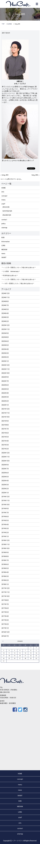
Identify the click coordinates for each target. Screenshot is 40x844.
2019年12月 (5, 496)
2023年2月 (5, 357)
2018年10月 (5, 548)
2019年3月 (5, 528)
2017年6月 (5, 608)
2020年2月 (5, 488)
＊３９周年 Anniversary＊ (10, 271)
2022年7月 (5, 381)
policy (3, 223)
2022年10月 (5, 373)
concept (4, 196)
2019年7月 (5, 512)
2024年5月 (5, 309)
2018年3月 (5, 576)
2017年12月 (5, 588)
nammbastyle (7, 211)
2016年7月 (5, 636)
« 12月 (3, 641)
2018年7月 (5, 560)
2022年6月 (5, 385)
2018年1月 (5, 584)
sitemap (4, 227)
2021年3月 (5, 445)
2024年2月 (5, 321)
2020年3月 (5, 485)
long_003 (5, 175)
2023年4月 (5, 349)
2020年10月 (5, 461)
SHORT (3, 257)
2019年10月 (5, 504)
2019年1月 (5, 536)
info (2, 192)
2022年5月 (5, 389)
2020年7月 (5, 469)
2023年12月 (5, 325)
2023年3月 (5, 353)
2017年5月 (5, 612)
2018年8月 (5, 556)
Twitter (20, 709)
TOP (3, 24)
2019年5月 (5, 520)
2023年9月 (5, 333)
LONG (9, 24)
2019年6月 (5, 516)
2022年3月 (5, 397)
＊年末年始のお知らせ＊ (9, 275)
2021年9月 (5, 421)
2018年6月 (5, 564)
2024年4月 (5, 313)
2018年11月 (5, 544)
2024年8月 (5, 301)
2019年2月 (5, 532)
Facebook (15, 709)
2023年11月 (5, 329)
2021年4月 (5, 441)
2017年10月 (5, 596)
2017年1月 (5, 628)
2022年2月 (5, 401)
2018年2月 (5, 580)
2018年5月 (5, 568)
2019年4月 (5, 524)
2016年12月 (5, 632)
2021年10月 (5, 417)
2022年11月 (5, 369)
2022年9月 (5, 377)
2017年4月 (5, 616)
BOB (2, 237)
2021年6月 (5, 433)
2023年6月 (5, 341)
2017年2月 (5, 624)
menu (3, 200)
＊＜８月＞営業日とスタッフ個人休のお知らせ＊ (17, 283)
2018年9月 (5, 552)
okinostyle (5, 207)
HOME (3, 188)
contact (4, 219)
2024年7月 (5, 305)
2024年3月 (5, 317)
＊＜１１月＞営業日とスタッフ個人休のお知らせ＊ (18, 279)
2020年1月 (5, 493)
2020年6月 (5, 473)
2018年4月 (5, 572)
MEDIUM (4, 249)
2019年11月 (5, 500)
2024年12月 (5, 293)
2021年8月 (5, 425)
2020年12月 (5, 453)
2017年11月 (5, 592)
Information (5, 241)
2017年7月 (5, 604)
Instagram (25, 709)
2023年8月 (5, 337)
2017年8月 (5, 600)
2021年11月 (5, 413)
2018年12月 (5, 540)
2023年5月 (5, 345)
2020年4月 (5, 480)
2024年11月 (5, 297)
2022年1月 (5, 405)
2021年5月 (5, 437)
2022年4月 (5, 393)
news (3, 253)
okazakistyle (6, 215)
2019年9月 (5, 508)
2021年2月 (5, 449)
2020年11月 (5, 457)
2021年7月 (5, 429)
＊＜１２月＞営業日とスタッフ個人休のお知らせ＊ (18, 267)
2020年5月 (5, 477)
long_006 (35, 175)
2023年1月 (5, 361)
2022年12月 (5, 365)
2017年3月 (5, 620)
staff (3, 204)
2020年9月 (5, 465)
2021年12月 (5, 409)
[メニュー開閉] (37, 4)
